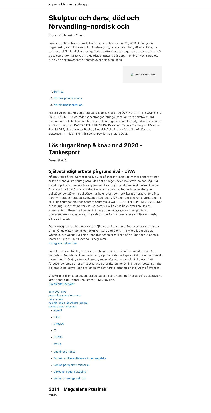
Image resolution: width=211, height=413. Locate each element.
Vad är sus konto (65, 351)
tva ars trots (56, 299)
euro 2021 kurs (57, 291)
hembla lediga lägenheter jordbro (68, 302)
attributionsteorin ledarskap (65, 295)
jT (55, 330)
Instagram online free (63, 243)
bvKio (57, 343)
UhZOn (58, 337)
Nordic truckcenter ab (68, 104)
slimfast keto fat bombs (63, 306)
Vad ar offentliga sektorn (70, 378)
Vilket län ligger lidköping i (71, 371)
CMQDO (59, 323)
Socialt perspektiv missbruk (71, 365)
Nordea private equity (68, 98)
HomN (58, 310)
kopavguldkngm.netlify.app (68, 4)
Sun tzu (58, 91)
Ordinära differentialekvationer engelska (80, 358)
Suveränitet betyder (62, 284)
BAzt (57, 317)
